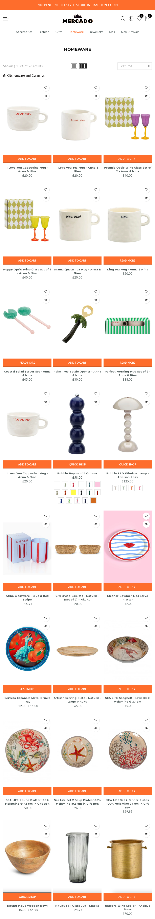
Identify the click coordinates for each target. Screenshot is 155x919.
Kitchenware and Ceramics (26, 75)
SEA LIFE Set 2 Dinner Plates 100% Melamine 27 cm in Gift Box (127, 803)
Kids (112, 32)
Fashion (44, 32)
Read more (127, 260)
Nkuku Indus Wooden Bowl (27, 905)
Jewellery (96, 32)
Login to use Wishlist (45, 87)
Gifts (59, 32)
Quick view (45, 95)
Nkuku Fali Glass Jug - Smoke (77, 905)
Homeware (76, 32)
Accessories (24, 32)
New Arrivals (130, 32)
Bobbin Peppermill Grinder (77, 473)
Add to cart (27, 158)
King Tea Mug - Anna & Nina (127, 269)
